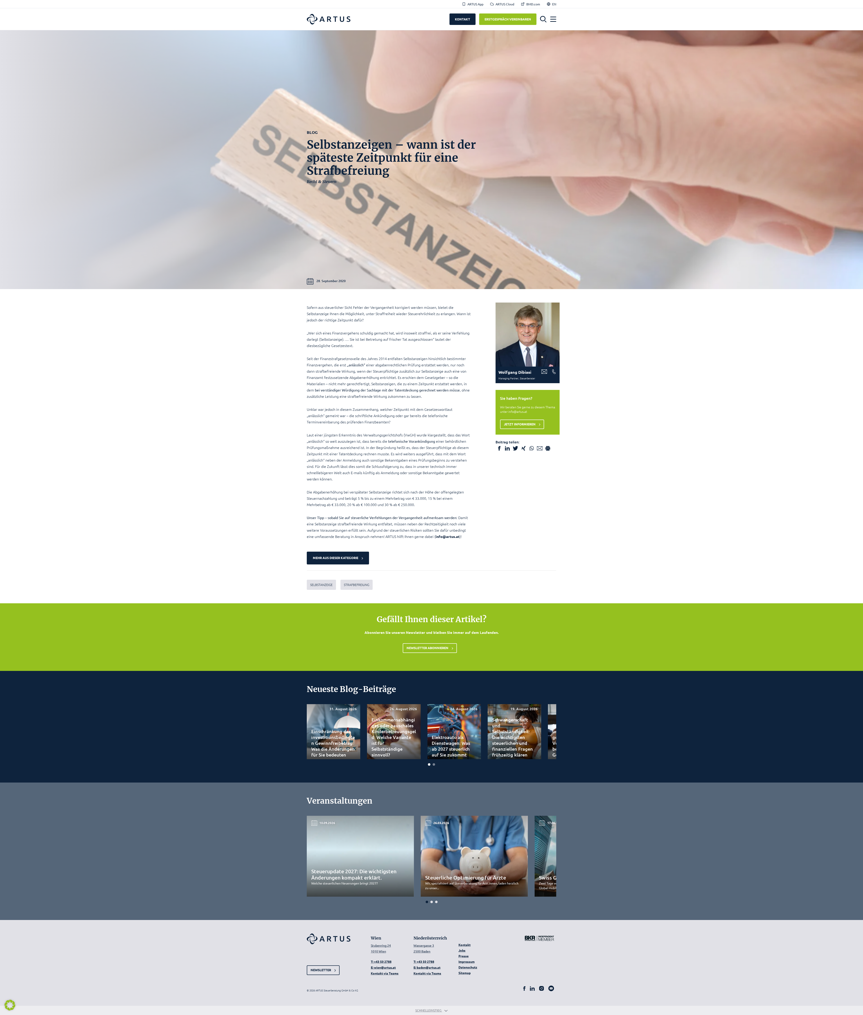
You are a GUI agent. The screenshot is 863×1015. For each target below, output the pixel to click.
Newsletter (321, 970)
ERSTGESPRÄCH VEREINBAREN (508, 19)
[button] (543, 19)
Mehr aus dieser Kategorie (335, 558)
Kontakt (464, 945)
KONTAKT (462, 19)
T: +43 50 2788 (381, 962)
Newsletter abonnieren (427, 648)
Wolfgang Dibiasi (514, 372)
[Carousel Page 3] (436, 902)
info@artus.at (448, 536)
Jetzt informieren (520, 424)
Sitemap (464, 973)
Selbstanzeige (321, 584)
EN (554, 4)
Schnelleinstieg (428, 1010)
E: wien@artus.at (383, 967)
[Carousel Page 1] (429, 764)
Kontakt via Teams (384, 973)
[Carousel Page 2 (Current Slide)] (434, 764)
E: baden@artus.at (427, 967)
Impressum (466, 962)
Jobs (461, 950)
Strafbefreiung (356, 584)
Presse (463, 956)
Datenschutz (467, 967)
